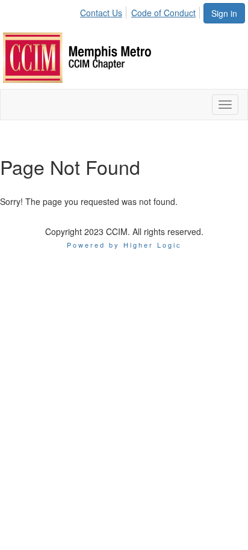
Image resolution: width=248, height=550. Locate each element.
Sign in (224, 13)
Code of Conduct (163, 13)
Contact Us (101, 13)
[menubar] (141, 11)
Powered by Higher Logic (124, 244)
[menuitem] (104, 11)
